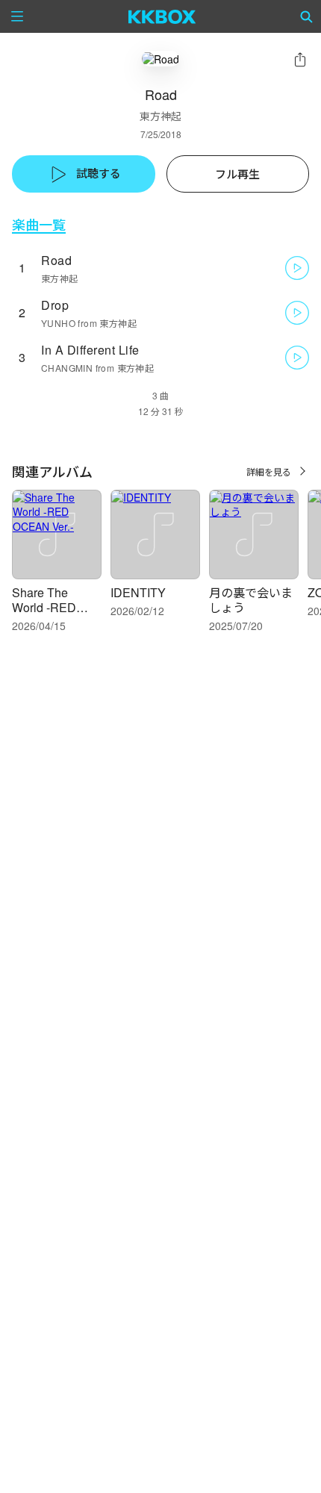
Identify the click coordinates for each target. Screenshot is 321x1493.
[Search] (307, 16)
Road (56, 260)
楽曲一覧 (39, 224)
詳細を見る (268, 471)
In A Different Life (90, 349)
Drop (55, 305)
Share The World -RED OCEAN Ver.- (47, 607)
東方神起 (160, 115)
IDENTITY (138, 592)
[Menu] (17, 16)
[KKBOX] (162, 16)
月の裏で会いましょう (251, 600)
